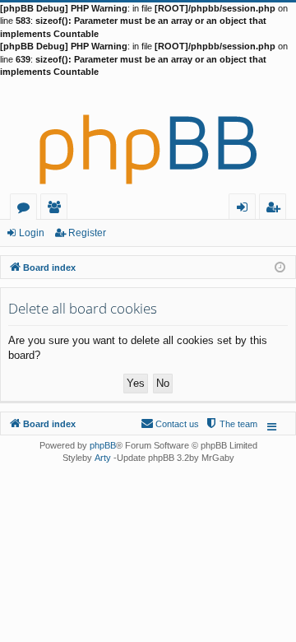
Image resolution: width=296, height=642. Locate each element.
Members (57, 209)
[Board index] (148, 135)
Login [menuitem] (245, 209)
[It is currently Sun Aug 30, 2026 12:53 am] (280, 266)
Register (87, 233)
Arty (103, 458)
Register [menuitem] (276, 209)
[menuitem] (231, 424)
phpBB (103, 445)
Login (31, 233)
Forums (26, 209)
